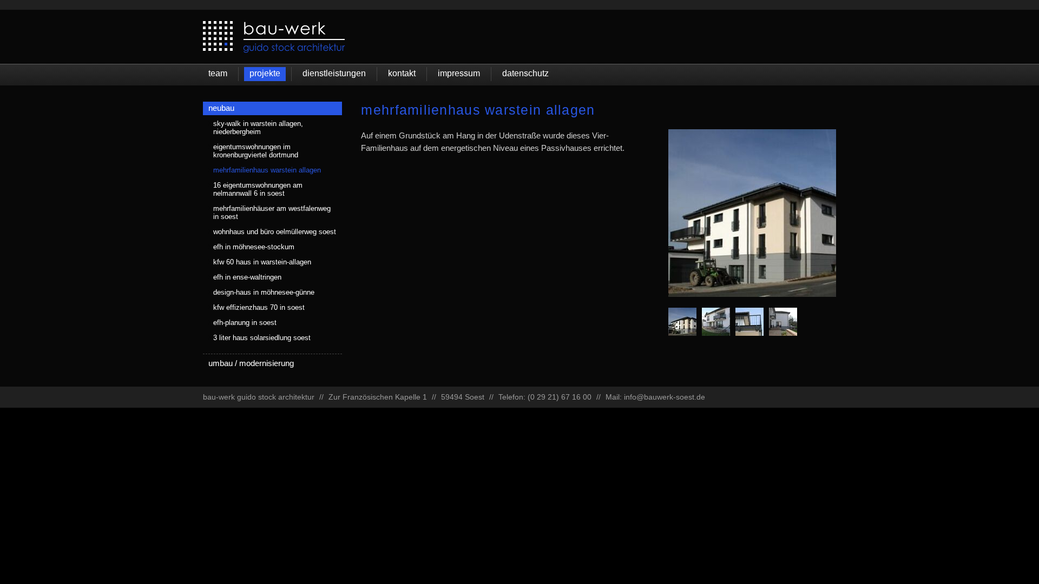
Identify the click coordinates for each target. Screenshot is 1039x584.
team (217, 73)
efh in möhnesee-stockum (253, 247)
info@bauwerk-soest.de (664, 397)
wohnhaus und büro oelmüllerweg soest (274, 232)
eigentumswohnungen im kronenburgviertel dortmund (255, 151)
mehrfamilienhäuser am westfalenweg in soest (272, 212)
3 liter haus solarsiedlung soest (262, 338)
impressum (459, 73)
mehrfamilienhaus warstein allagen (267, 170)
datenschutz (525, 73)
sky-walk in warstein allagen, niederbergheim (258, 128)
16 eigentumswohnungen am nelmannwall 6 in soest (258, 189)
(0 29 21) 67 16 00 (559, 397)
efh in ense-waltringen (247, 277)
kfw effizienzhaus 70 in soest (259, 307)
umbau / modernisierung (251, 363)
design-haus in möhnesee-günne (263, 292)
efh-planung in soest (245, 322)
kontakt (402, 73)
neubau (221, 107)
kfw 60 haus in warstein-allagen (262, 262)
